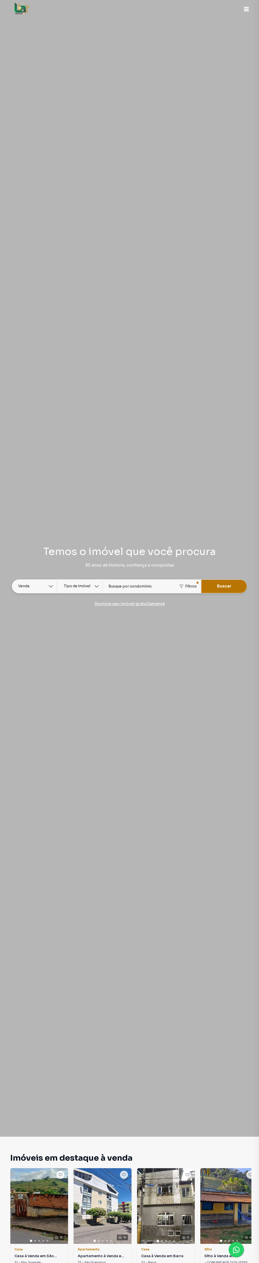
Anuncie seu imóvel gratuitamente (129, 603)
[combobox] (152, 586)
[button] (246, 9)
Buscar (224, 586)
